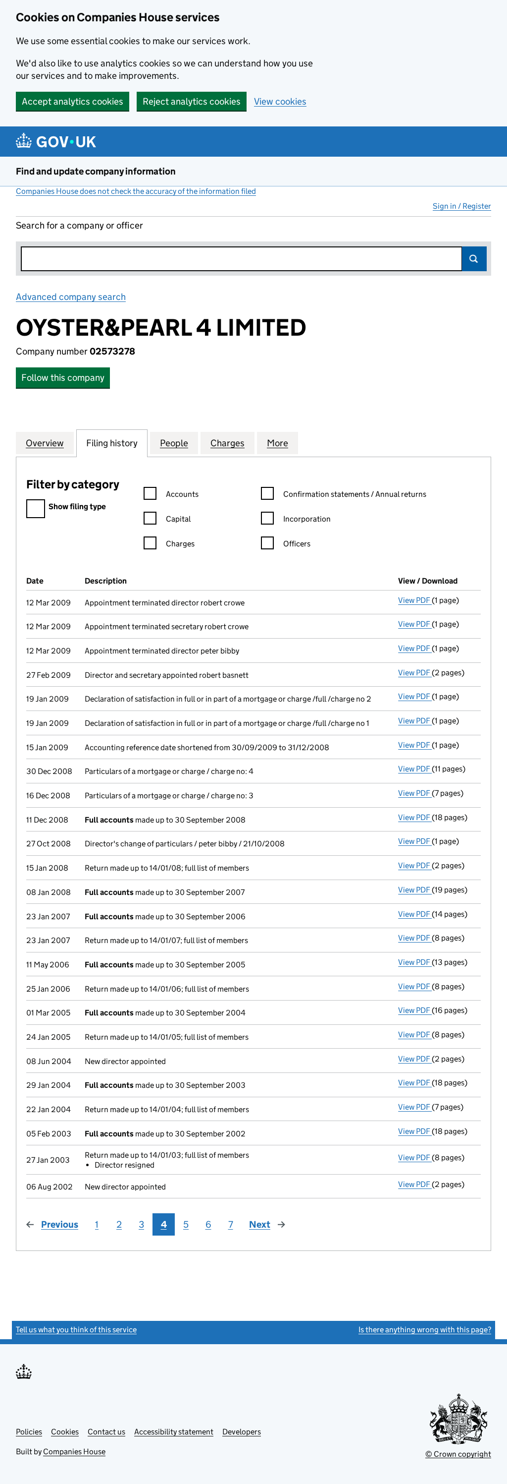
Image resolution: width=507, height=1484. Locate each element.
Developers (241, 1431)
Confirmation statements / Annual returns (354, 494)
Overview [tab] (45, 443)
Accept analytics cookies (72, 101)
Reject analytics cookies (192, 101)
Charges (180, 543)
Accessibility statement (173, 1431)
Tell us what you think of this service (76, 1329)
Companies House (74, 1451)
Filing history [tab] (112, 443)
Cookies (65, 1431)
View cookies (280, 101)
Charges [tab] (227, 443)
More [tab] (277, 443)
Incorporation (307, 519)
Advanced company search (71, 296)
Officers (296, 543)
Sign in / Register (462, 206)
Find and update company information (96, 171)
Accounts (182, 494)
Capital (178, 519)
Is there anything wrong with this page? (424, 1329)
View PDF (415, 600)
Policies (29, 1431)
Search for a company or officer (79, 225)
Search (474, 258)
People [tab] (174, 443)
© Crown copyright (458, 1454)
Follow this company (62, 377)
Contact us (106, 1431)
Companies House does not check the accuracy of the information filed (136, 191)
